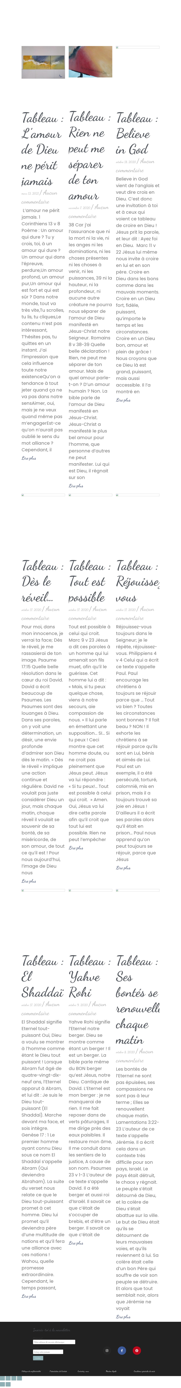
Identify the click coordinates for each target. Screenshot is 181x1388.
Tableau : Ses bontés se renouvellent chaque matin (144, 1000)
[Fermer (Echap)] (19, 1378)
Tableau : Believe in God (137, 133)
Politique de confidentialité (31, 1371)
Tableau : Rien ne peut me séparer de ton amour (90, 155)
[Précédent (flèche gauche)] (2, 1384)
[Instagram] (107, 1350)
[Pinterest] (137, 1350)
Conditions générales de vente (144, 1371)
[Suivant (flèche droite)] (8, 1384)
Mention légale (111, 1371)
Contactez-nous (83, 1371)
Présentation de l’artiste (58, 1371)
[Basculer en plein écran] (8, 1378)
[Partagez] (13, 1378)
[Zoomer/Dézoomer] (2, 1378)
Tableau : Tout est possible (90, 581)
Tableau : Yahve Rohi (90, 976)
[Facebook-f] (122, 1350)
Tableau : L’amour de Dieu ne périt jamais (43, 149)
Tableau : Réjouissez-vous (143, 581)
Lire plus (29, 458)
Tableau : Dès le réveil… (43, 581)
